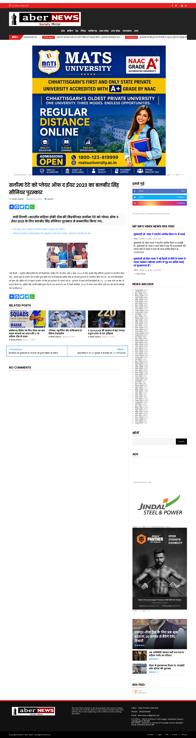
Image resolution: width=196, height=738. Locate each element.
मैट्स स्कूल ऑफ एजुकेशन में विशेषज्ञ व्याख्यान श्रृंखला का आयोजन (39, 229)
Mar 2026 (139, 299)
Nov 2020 (139, 419)
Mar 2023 (139, 366)
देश (76, 30)
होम (63, 30)
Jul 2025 (138, 314)
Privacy (184, 734)
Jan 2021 (139, 415)
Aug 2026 (139, 290)
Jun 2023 (139, 361)
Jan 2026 (139, 303)
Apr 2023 (139, 364)
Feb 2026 (139, 301)
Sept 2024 (139, 333)
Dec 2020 (139, 417)
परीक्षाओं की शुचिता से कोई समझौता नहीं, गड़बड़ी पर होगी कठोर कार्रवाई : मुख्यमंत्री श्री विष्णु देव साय (52, 233)
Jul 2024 (138, 336)
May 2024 (139, 340)
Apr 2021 (139, 409)
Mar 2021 (139, 411)
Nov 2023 (139, 351)
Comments (141, 692)
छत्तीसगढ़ (92, 30)
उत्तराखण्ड (127, 30)
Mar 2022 (139, 389)
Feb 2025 (139, 323)
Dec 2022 (139, 372)
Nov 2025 (139, 307)
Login (159, 734)
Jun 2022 (139, 383)
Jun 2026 (139, 293)
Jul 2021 (138, 404)
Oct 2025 (139, 308)
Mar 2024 (139, 344)
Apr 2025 (139, 320)
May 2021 (139, 407)
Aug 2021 (139, 402)
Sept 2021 (139, 400)
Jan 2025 (139, 325)
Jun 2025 (139, 316)
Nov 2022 (139, 374)
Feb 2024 (139, 346)
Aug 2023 (139, 357)
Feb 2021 (139, 413)
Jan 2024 (139, 348)
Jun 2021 (139, 406)
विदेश (83, 30)
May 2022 (139, 385)
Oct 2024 (139, 331)
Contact (150, 734)
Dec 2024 (139, 327)
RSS (167, 734)
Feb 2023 (139, 368)
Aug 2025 (139, 312)
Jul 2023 (138, 359)
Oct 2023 (139, 353)
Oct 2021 (139, 398)
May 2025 (139, 318)
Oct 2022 (139, 376)
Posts (139, 690)
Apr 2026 (139, 297)
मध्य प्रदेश (104, 30)
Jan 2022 (139, 393)
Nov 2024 (139, 329)
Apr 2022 (139, 387)
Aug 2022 (139, 379)
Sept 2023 (139, 355)
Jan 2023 (139, 370)
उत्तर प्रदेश (115, 30)
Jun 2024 (139, 338)
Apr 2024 (139, 342)
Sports (50, 199)
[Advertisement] (159, 466)
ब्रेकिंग (70, 30)
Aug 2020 (139, 422)
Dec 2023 (139, 350)
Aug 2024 (139, 335)
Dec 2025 (139, 305)
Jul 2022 (138, 381)
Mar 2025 (139, 321)
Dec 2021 (139, 394)
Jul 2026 (138, 292)
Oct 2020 (139, 421)
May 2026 (139, 295)
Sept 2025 (139, 310)
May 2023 (139, 363)
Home (174, 734)
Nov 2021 (139, 396)
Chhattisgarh (21, 37)
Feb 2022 (139, 391)
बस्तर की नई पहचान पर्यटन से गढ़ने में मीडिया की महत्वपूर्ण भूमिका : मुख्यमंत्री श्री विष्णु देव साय (61, 37)
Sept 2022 (139, 378)
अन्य (136, 30)
